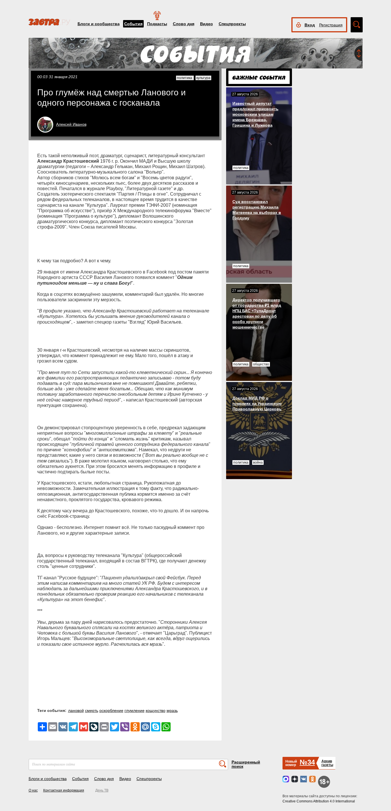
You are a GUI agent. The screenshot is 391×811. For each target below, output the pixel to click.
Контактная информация (63, 790)
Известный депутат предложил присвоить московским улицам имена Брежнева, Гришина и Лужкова (255, 114)
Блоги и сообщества (99, 23)
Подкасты (157, 23)
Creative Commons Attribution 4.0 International (319, 801)
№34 (307, 762)
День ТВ (101, 790)
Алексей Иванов (71, 124)
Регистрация (331, 25)
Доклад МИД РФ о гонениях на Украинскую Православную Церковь (257, 403)
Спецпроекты (232, 23)
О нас (33, 790)
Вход (310, 25)
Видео (206, 23)
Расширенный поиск (246, 764)
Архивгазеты (327, 763)
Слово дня (183, 23)
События (133, 23)
